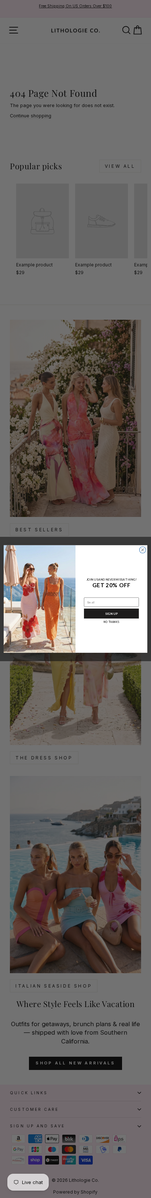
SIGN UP (111, 614)
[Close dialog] (142, 550)
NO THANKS (111, 622)
